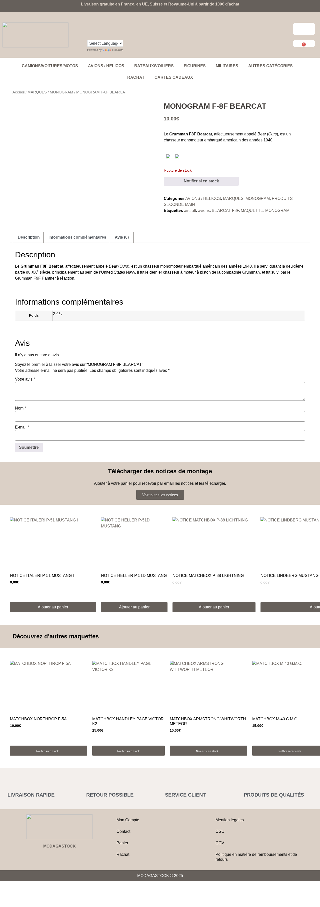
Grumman (251, 272)
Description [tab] (29, 237)
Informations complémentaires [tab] (77, 237)
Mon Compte (127, 820)
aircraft (190, 210)
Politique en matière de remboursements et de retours (256, 857)
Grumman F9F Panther (35, 278)
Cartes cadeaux (173, 77)
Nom (20, 408)
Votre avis (25, 379)
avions (204, 210)
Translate (117, 49)
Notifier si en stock (201, 181)
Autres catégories (270, 66)
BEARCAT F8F (225, 210)
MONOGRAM (61, 92)
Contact (123, 831)
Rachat (135, 77)
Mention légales (230, 820)
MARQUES (37, 92)
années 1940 (260, 140)
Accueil (18, 92)
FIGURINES (195, 66)
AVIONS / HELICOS (106, 66)
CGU (220, 831)
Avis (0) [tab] (122, 237)
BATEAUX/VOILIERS (154, 66)
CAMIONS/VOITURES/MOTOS (50, 66)
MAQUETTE (252, 210)
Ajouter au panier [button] (53, 607)
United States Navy (118, 272)
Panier (122, 843)
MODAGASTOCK (59, 846)
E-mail (22, 427)
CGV (220, 843)
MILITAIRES (227, 66)
